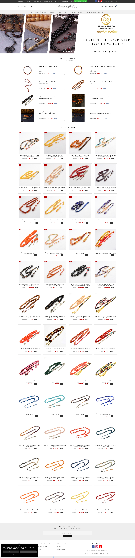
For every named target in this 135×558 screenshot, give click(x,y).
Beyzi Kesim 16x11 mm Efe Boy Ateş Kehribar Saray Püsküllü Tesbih (80, 156)
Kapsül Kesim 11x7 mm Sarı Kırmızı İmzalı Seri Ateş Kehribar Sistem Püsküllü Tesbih (105, 253)
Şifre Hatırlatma (61, 549)
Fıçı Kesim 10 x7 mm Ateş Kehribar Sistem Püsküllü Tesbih (55, 220)
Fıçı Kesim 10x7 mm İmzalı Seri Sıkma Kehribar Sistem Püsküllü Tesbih (55, 156)
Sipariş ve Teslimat (42, 546)
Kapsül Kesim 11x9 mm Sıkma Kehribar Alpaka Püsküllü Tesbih (29, 253)
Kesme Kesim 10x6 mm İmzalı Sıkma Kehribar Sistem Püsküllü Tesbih (105, 478)
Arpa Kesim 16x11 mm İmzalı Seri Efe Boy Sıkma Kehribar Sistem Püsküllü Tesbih (80, 285)
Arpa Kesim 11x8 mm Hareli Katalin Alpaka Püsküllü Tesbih (55, 414)
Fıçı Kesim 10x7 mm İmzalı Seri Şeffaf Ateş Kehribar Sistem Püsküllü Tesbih (54, 188)
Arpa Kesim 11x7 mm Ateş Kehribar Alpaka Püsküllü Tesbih (80, 317)
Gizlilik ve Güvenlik (61, 543)
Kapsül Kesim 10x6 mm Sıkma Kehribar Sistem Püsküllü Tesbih (29, 510)
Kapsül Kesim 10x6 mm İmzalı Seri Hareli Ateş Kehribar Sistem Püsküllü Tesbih (29, 156)
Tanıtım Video (28, 1)
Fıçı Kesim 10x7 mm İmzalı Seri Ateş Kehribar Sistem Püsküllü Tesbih (105, 285)
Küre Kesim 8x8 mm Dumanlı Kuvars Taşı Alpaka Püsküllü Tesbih (50, 97)
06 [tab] (71, 51)
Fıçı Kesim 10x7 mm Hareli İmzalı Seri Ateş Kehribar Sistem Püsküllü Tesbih (105, 156)
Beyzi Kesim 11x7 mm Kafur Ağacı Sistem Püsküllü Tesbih (50, 82)
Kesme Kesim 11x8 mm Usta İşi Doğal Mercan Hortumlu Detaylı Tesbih (102, 97)
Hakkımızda (65, 1)
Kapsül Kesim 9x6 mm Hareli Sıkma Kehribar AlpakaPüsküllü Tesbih (29, 188)
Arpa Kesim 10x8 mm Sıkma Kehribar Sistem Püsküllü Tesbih (55, 510)
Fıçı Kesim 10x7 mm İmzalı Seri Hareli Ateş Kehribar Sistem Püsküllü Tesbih (54, 253)
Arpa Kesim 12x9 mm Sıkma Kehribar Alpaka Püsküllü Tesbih (29, 349)
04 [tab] (68, 51)
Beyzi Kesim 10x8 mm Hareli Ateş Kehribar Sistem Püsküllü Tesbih (29, 285)
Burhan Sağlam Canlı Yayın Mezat (51, 1)
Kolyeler (59, 12)
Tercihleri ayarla (10, 551)
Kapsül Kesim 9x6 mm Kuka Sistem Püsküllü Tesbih (102, 82)
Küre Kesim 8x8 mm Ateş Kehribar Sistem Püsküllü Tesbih (29, 381)
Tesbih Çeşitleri (34, 12)
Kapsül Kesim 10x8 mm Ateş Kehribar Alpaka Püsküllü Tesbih (105, 349)
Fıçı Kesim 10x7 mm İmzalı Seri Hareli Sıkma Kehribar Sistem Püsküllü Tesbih (105, 188)
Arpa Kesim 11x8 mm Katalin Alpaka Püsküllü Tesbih (55, 446)
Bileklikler (51, 12)
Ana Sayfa (20, 1)
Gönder (67, 536)
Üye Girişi (104, 6)
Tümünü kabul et (28, 551)
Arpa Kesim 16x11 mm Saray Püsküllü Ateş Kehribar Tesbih (80, 253)
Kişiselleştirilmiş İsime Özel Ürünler (95, 12)
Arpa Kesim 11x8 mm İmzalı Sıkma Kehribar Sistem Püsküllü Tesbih (80, 510)
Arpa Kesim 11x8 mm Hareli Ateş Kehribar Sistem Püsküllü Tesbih (105, 220)
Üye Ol (111, 6)
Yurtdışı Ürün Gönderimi (43, 543)
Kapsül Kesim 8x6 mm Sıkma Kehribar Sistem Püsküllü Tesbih (55, 285)
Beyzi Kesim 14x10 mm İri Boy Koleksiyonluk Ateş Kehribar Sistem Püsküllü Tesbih (29, 220)
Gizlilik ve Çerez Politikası (20, 554)
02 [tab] (65, 51)
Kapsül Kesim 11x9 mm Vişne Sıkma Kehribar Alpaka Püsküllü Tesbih (80, 188)
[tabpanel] (67, 33)
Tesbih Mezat (37, 1)
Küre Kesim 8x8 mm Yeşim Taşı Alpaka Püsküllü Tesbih (54, 381)
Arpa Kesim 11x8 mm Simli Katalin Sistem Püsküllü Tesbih (30, 414)
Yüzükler (44, 12)
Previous (2, 33)
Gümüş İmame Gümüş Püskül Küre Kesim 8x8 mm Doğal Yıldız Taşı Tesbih (51, 112)
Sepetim (59, 546)
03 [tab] (66, 51)
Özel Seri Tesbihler (76, 12)
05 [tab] (69, 51)
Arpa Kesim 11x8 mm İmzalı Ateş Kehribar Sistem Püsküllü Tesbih (105, 414)
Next (132, 33)
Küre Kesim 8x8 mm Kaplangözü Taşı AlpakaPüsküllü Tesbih (55, 349)
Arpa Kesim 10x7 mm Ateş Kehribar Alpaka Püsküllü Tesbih (80, 414)
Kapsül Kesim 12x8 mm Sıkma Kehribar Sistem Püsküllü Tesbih (80, 349)
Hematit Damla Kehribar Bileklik (48, 66)
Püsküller (66, 12)
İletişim (72, 1)
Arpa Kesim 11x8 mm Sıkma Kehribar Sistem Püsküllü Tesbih (105, 446)
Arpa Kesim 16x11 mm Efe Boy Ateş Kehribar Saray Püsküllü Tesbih (80, 220)
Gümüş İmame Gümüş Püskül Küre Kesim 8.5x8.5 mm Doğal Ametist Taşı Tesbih (101, 112)
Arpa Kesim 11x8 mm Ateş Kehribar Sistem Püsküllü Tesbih (29, 478)
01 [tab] (63, 51)
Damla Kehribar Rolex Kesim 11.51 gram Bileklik (102, 66)
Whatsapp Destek (81, 1)
